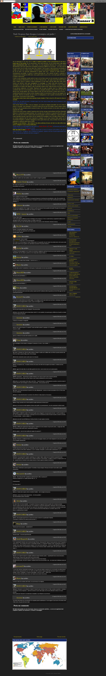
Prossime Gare (62, 26)
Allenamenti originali (72, 189)
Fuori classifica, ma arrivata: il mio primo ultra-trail (73, 277)
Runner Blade (57, 673)
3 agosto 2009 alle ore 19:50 (59, 452)
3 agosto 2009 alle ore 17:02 (59, 331)
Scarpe (69, 221)
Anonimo (19, 318)
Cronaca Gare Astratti (72, 205)
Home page (39, 636)
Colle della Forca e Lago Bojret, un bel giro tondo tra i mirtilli (74, 264)
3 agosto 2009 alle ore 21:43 (59, 472)
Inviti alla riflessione (72, 215)
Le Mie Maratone (43, 26)
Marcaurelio (20, 474)
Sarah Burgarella (22, 539)
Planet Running (43, 29)
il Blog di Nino (72, 239)
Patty (18, 288)
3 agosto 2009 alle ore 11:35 (59, 246)
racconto (17, 240)
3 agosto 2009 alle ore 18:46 (59, 359)
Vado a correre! (73, 293)
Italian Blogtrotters (18, 29)
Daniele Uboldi (21, 182)
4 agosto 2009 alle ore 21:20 (59, 522)
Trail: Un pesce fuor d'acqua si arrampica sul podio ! (34, 34)
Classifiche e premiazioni (73, 191)
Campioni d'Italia (83, 26)
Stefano (19, 445)
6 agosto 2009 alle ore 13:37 (59, 564)
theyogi (18, 257)
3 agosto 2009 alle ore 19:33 (59, 443)
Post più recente (18, 636)
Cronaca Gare (42, 36)
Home (15, 26)
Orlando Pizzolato (52, 29)
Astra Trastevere (72, 26)
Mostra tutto (78, 297)
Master (18, 265)
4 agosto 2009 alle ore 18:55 (59, 512)
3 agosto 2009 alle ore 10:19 (59, 224)
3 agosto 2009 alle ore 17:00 (59, 323)
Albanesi (61, 29)
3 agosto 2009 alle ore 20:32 (59, 462)
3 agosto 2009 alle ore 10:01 (59, 212)
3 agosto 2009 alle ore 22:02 (59, 487)
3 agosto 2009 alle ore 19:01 (59, 434)
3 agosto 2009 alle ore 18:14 (59, 338)
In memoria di (70, 210)
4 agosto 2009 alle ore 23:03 (59, 537)
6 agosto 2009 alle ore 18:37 (59, 584)
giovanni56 (20, 566)
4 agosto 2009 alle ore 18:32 (59, 499)
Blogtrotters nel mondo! (31, 29)
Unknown (19, 205)
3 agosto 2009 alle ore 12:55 (59, 270)
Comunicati (70, 197)
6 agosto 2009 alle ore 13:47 (59, 576)
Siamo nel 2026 (72, 295)
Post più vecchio (61, 636)
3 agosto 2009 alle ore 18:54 (59, 397)
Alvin (18, 501)
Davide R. (19, 297)
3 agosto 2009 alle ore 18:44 (59, 347)
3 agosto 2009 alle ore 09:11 (59, 180)
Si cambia (71, 283)
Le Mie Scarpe (53, 26)
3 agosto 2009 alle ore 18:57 (59, 408)
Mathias (19, 193)
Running (71, 268)
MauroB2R (20, 272)
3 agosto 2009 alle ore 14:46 (59, 304)
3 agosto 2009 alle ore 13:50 (59, 286)
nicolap (18, 248)
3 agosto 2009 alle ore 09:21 (59, 192)
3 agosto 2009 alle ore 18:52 (59, 385)
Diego (18, 524)
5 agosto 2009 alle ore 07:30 (59, 550)
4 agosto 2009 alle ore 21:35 (59, 529)
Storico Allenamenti (32, 26)
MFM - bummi (21, 214)
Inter (68, 213)
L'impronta (71, 269)
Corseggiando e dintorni (73, 199)
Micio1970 (20, 175)
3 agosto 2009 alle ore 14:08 (59, 295)
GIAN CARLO (21, 306)
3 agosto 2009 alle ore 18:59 (59, 421)
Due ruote (69, 208)
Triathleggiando (71, 224)
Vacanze (69, 226)
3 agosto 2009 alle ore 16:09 (59, 316)
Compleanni (70, 195)
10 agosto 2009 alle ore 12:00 (59, 596)
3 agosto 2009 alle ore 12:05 (59, 255)
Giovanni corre (73, 281)
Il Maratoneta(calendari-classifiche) (74, 29)
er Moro (19, 236)
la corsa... (71, 256)
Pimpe (18, 340)
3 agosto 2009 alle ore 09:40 (59, 204)
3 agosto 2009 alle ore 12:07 (59, 263)
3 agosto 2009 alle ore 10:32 (59, 235)
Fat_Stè (18, 226)
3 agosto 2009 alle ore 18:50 (59, 371)
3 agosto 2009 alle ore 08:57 (59, 173)
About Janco (22, 26)
